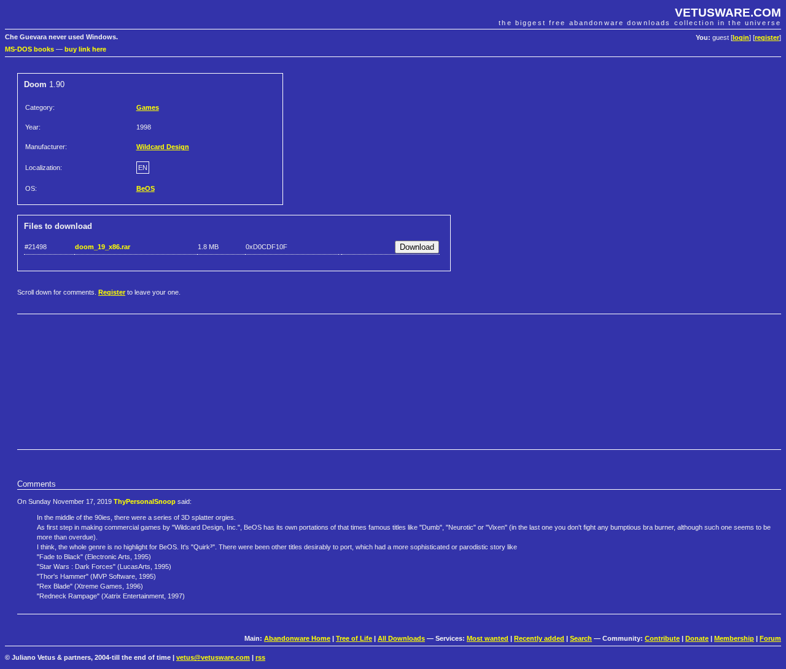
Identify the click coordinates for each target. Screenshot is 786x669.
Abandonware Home (297, 638)
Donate (697, 638)
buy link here (85, 49)
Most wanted (487, 638)
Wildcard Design (162, 146)
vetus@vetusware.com (213, 657)
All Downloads (401, 638)
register (767, 37)
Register (111, 292)
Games (147, 107)
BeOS (145, 188)
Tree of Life (354, 638)
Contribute (662, 638)
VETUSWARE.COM (728, 12)
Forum (770, 638)
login (741, 37)
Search (581, 638)
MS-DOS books (29, 49)
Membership (734, 638)
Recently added (539, 638)
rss (260, 657)
